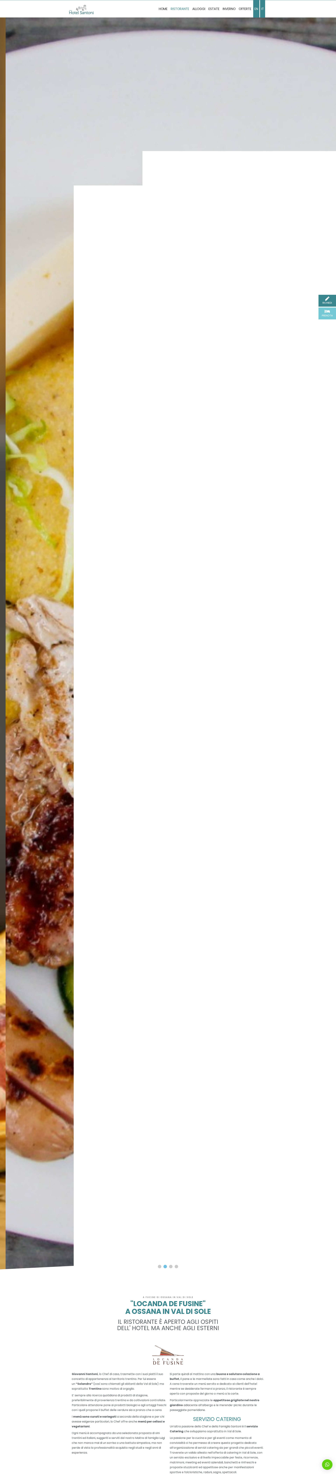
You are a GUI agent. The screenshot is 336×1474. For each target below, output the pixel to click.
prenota (327, 315)
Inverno (229, 9)
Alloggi (198, 9)
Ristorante (180, 9)
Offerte (245, 9)
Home (163, 9)
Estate (213, 9)
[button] (159, 1266)
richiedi (327, 303)
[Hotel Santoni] (81, 9)
